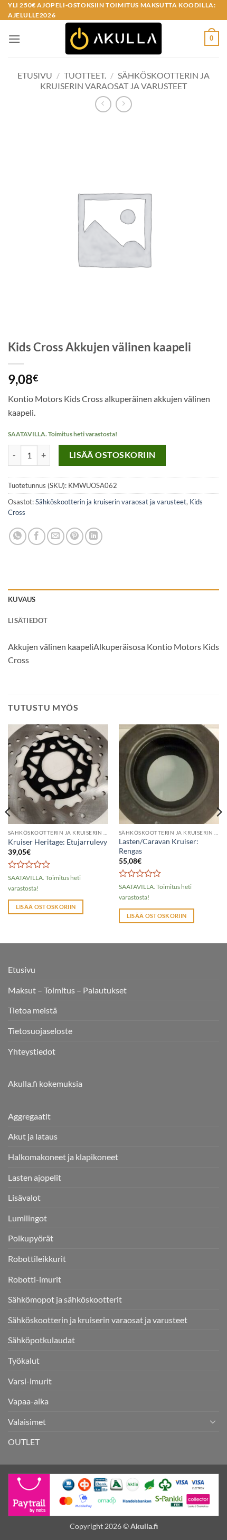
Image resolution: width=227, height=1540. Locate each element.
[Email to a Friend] (55, 536)
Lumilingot (27, 1218)
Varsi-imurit (30, 1381)
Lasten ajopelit (34, 1177)
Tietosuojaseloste (40, 1031)
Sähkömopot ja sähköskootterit (65, 1299)
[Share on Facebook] (36, 536)
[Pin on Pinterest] (74, 536)
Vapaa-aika (28, 1401)
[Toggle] (212, 1421)
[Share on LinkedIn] (93, 536)
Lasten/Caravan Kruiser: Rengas (158, 846)
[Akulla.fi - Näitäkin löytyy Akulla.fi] (113, 38)
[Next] (218, 832)
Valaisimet (27, 1422)
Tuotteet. (85, 75)
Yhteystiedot (31, 1051)
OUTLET (24, 1442)
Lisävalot (24, 1197)
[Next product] (103, 104)
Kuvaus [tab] (22, 599)
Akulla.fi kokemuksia (45, 1083)
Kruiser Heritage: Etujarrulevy (57, 842)
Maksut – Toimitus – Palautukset (67, 990)
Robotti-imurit (34, 1279)
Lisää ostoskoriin (112, 455)
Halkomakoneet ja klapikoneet (63, 1157)
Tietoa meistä (32, 1010)
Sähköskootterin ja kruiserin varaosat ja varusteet (125, 80)
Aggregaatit (29, 1116)
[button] (14, 39)
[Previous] (8, 832)
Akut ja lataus (33, 1136)
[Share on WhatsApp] (17, 536)
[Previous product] (124, 104)
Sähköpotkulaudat (41, 1340)
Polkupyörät (30, 1238)
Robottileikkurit (37, 1259)
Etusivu (34, 75)
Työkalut (24, 1360)
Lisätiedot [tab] (28, 620)
